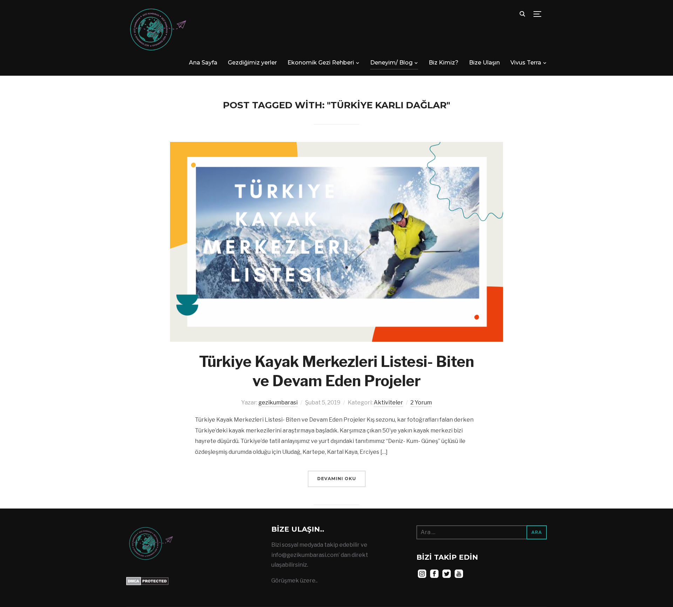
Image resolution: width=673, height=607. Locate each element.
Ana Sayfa (203, 62)
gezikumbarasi (278, 402)
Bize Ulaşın (484, 62)
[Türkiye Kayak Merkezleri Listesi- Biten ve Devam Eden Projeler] (336, 146)
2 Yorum (421, 402)
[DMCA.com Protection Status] (147, 581)
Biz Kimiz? (443, 62)
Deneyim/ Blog (391, 62)
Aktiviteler (388, 402)
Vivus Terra (525, 62)
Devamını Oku (336, 478)
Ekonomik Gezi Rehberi (320, 62)
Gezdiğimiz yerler (252, 62)
